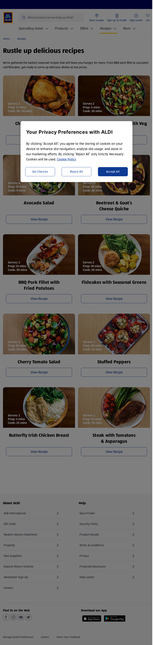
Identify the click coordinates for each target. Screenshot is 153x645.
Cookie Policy (66, 159)
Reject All (76, 171)
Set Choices (40, 171)
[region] (76, 151)
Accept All (113, 171)
